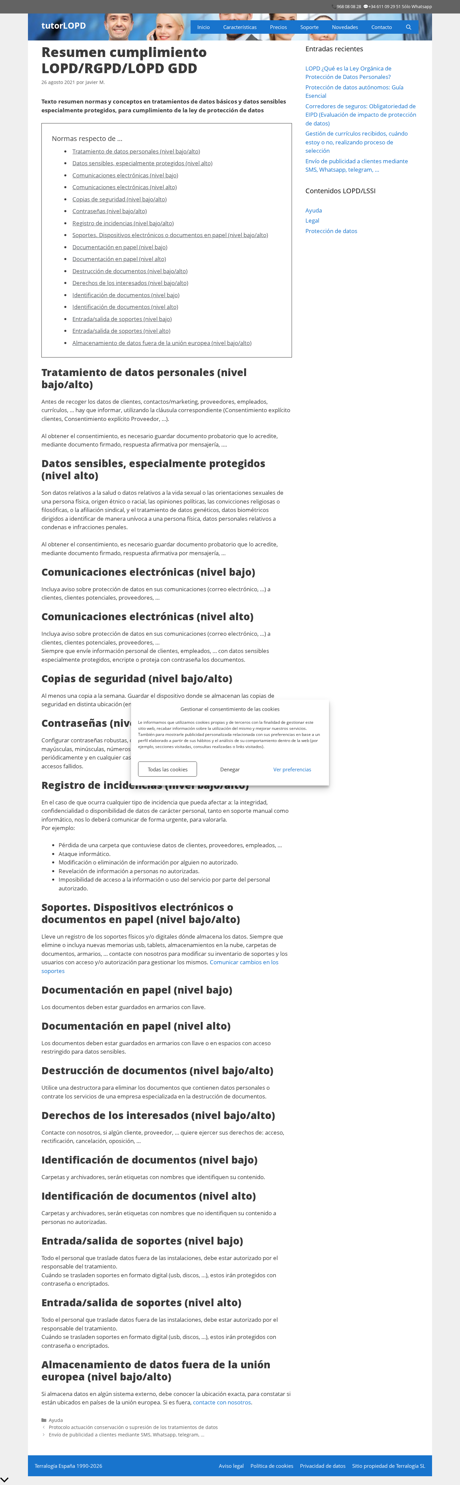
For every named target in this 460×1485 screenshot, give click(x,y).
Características (240, 27)
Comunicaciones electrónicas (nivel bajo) (125, 175)
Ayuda (56, 1420)
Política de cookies (272, 1465)
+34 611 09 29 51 (384, 6)
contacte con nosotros (222, 1402)
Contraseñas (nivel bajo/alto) (109, 211)
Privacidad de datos (323, 1465)
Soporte (309, 27)
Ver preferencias (292, 769)
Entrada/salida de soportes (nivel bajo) (122, 319)
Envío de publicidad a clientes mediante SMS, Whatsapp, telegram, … (126, 1434)
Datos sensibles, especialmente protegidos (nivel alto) (142, 163)
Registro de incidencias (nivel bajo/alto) (123, 223)
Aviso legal (231, 1465)
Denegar (230, 769)
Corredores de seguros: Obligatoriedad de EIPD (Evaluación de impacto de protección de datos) (360, 114)
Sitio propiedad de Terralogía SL (388, 1465)
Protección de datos (331, 231)
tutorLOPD (63, 25)
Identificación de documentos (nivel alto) (125, 307)
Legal (312, 220)
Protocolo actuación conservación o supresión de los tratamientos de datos (133, 1427)
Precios (278, 27)
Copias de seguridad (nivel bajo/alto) (119, 199)
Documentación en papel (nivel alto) (119, 259)
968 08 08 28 (349, 6)
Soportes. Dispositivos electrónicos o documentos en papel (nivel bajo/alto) (170, 235)
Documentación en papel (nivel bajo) (119, 247)
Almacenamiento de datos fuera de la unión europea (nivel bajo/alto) (162, 343)
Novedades (345, 27)
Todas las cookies (168, 769)
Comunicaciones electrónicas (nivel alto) (124, 187)
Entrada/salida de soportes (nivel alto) (121, 331)
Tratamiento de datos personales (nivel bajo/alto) (136, 151)
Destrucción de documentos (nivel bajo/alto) (130, 271)
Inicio (203, 27)
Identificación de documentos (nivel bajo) (125, 295)
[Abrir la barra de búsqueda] (409, 27)
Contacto (381, 27)
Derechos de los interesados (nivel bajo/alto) (130, 283)
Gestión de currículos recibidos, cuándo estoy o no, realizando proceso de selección (356, 142)
